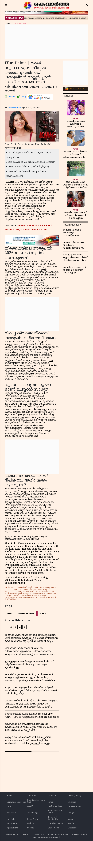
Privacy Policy (74, 796)
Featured (68, 96)
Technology (32, 813)
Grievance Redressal (16, 802)
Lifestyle (11, 819)
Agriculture (12, 828)
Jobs (9, 806)
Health (30, 806)
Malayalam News (26, 613)
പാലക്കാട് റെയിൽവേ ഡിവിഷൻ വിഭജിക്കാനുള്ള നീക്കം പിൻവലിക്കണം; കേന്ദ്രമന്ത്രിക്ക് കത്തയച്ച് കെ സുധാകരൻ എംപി (30, 229)
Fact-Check (12, 823)
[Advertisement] (46, 41)
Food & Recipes (55, 806)
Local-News (32, 819)
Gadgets (71, 813)
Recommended (71, 225)
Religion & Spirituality (53, 818)
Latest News (53, 828)
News (9, 613)
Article (71, 823)
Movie (43, 613)
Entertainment (20, 23)
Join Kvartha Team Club (36, 801)
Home (7, 23)
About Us (31, 796)
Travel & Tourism (56, 823)
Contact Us (53, 796)
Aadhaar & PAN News (55, 812)
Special (30, 828)
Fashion (30, 823)
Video (70, 819)
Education (11, 813)
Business (72, 802)
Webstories (73, 828)
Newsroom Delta (15, 108)
